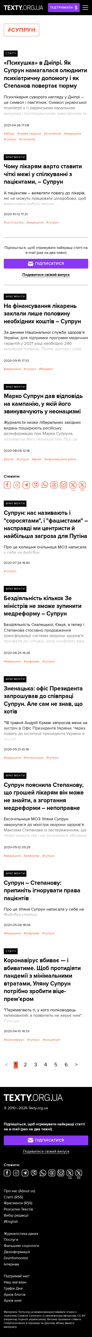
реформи (32, 661)
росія (10, 459)
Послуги (11, 1239)
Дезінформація (17, 1252)
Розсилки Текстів (18, 1209)
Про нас (10, 1191)
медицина (73, 134)
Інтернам (11, 1264)
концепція (52, 1040)
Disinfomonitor (16, 1258)
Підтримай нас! (16, 1276)
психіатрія (53, 134)
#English (11, 1221)
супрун (11, 139)
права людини (30, 134)
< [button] (6, 1065)
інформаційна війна (61, 459)
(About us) (26, 1191)
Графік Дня (13, 1288)
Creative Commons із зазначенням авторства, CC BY (51, 1316)
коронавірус (15, 1040)
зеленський (34, 758)
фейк (38, 459)
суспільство (15, 222)
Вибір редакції (16, 1215)
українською (37, 1319)
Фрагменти (15, 157)
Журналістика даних (21, 1233)
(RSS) (18, 1197)
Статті (11, 53)
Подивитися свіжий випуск (46, 274)
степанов (28, 139)
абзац (10, 134)
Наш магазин (15, 1282)
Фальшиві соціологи (21, 1245)
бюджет (47, 369)
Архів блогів (14, 1294)
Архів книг (13, 1300)
